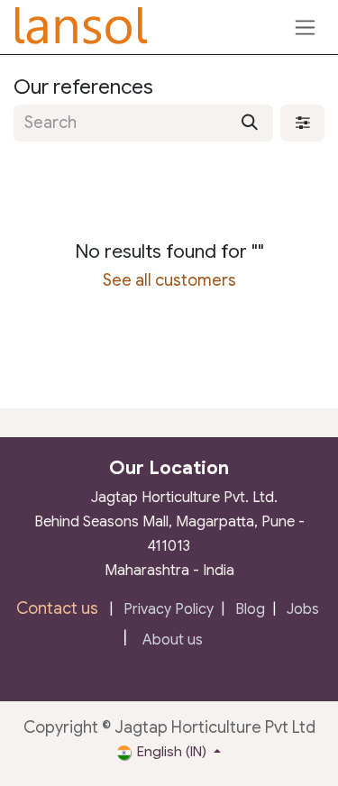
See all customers (169, 280)
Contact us (57, 608)
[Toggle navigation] (305, 27)
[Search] (249, 123)
